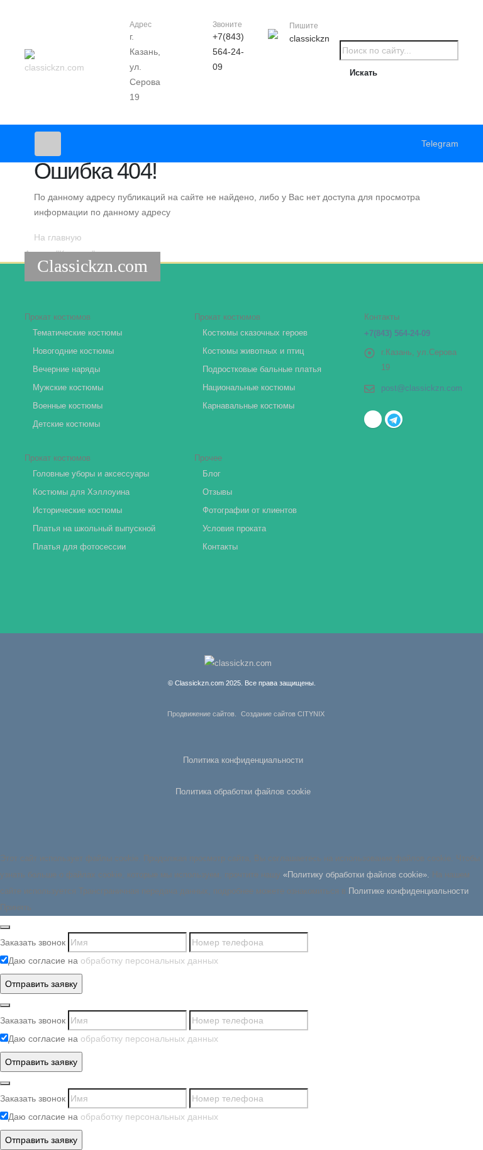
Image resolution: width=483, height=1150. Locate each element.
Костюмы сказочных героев (255, 333)
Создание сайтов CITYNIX (283, 714)
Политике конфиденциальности (408, 891)
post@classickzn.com (421, 388)
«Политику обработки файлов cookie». (356, 875)
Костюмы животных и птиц (253, 351)
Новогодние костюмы (73, 351)
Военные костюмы (68, 406)
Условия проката (234, 528)
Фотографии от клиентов (250, 510)
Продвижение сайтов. (201, 714)
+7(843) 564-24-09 (228, 51)
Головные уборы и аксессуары (91, 474)
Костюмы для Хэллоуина (81, 492)
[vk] (373, 419)
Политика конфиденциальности (243, 760)
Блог (212, 474)
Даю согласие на (113, 961)
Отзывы (217, 492)
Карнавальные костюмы (248, 406)
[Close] (5, 927)
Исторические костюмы (77, 510)
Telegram (439, 143)
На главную (58, 237)
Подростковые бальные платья (262, 369)
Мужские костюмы (68, 387)
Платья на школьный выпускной (94, 528)
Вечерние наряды (66, 369)
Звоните (227, 24)
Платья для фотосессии (79, 547)
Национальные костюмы (249, 387)
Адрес (141, 24)
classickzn (309, 38)
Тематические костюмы (77, 333)
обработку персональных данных (149, 961)
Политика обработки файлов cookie (243, 791)
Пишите (303, 25)
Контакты (220, 547)
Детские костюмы (66, 424)
